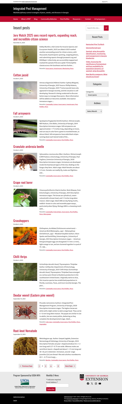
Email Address (52, 382)
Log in (15, 400)
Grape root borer (23, 182)
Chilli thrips (20, 257)
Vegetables (43, 324)
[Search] (106, 28)
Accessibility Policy (78, 400)
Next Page (70, 366)
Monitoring (66, 68)
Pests (72, 68)
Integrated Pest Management (30, 8)
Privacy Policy (68, 400)
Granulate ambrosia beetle (28, 146)
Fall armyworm (21, 113)
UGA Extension (68, 396)
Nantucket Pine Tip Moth (95, 44)
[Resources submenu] (81, 19)
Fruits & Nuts (57, 212)
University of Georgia (72, 398)
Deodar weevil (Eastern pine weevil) (33, 295)
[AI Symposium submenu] (105, 19)
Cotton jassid (20, 75)
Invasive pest (58, 68)
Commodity (49, 104)
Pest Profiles (65, 140)
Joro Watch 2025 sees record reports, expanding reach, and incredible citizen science (45, 37)
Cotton (55, 104)
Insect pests (49, 68)
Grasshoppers (21, 221)
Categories (90, 92)
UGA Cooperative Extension (29, 1)
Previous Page (26, 366)
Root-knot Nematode (25, 331)
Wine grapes (47, 214)
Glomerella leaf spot (93, 48)
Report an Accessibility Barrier (92, 400)
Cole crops (49, 322)
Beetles (48, 360)
